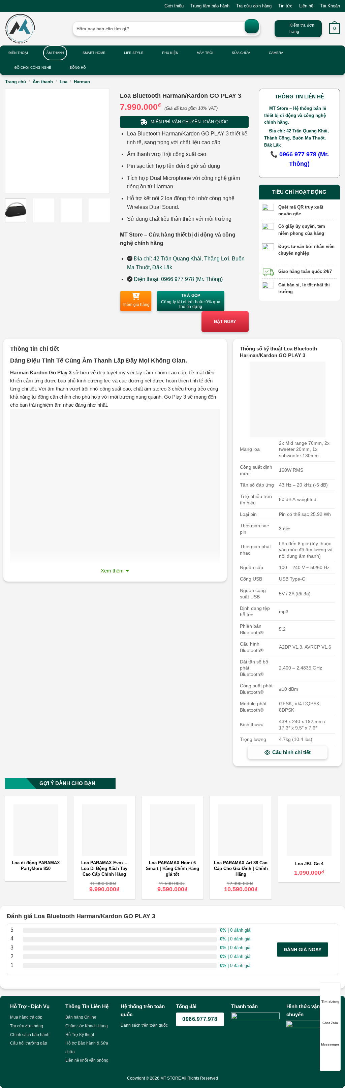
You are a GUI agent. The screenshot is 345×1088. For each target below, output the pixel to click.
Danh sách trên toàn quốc (144, 1025)
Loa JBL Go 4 (309, 863)
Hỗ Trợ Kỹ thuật (79, 1034)
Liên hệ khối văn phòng (86, 1060)
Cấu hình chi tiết (291, 752)
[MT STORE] (34, 28)
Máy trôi (205, 53)
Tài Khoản (330, 5)
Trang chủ (15, 81)
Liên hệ (306, 5)
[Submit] (252, 26)
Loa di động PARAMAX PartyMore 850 (36, 865)
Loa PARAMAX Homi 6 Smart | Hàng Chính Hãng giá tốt (172, 868)
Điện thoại (18, 53)
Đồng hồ (78, 67)
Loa (63, 81)
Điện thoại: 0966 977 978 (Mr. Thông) (178, 279)
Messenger (330, 1044)
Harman (82, 81)
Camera (276, 53)
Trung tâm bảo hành (209, 5)
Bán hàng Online (80, 1017)
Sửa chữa (241, 53)
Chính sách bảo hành (30, 1034)
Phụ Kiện (170, 53)
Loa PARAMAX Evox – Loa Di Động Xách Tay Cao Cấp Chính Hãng (104, 868)
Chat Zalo (330, 1023)
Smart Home (94, 53)
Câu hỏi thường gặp (28, 1043)
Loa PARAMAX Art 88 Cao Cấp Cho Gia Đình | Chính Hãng (241, 868)
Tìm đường (330, 1001)
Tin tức (285, 5)
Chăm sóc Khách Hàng (86, 1026)
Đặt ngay (225, 321)
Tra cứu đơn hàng (254, 5)
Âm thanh (55, 53)
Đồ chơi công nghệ (32, 67)
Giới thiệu (174, 5)
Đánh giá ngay (302, 949)
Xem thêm (112, 570)
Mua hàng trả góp (26, 1017)
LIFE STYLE (134, 53)
